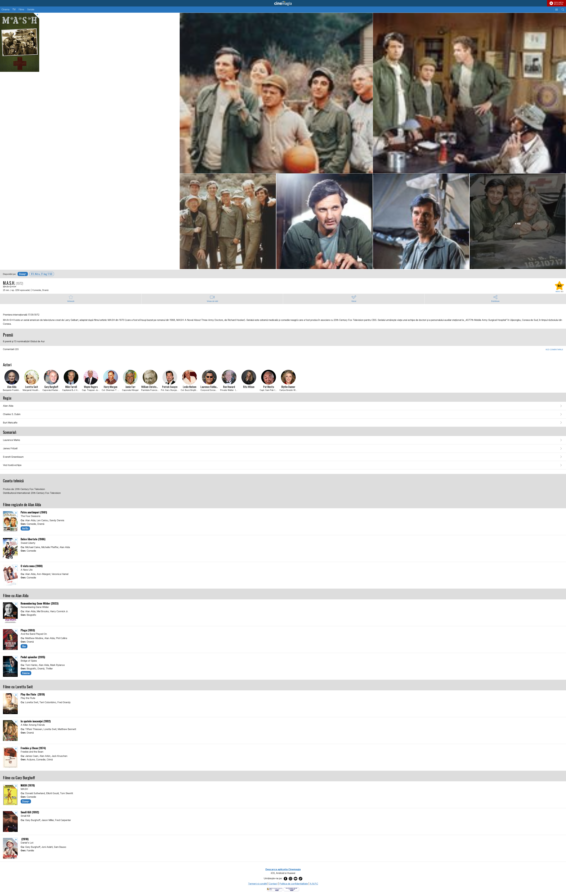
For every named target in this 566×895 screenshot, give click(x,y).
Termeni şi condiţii (257, 883)
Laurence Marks (11, 440)
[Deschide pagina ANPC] (274, 889)
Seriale (30, 9)
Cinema (5, 9)
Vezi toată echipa (12, 465)
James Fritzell (10, 448)
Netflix (25, 528)
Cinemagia (283, 3)
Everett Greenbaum (13, 456)
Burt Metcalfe (10, 422)
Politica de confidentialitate (293, 883)
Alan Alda (8, 405)
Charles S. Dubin (11, 414)
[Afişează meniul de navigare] (556, 9)
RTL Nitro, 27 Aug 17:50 (41, 274)
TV (14, 9)
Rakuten (26, 673)
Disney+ (22, 274)
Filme (21, 9)
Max (24, 646)
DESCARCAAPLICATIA (558, 3)
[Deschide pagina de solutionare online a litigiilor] (291, 889)
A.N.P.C (314, 883)
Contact (273, 883)
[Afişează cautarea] (563, 9)
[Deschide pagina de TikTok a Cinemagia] (300, 878)
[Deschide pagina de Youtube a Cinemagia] (295, 878)
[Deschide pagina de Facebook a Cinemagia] (285, 878)
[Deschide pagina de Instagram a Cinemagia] (290, 878)
